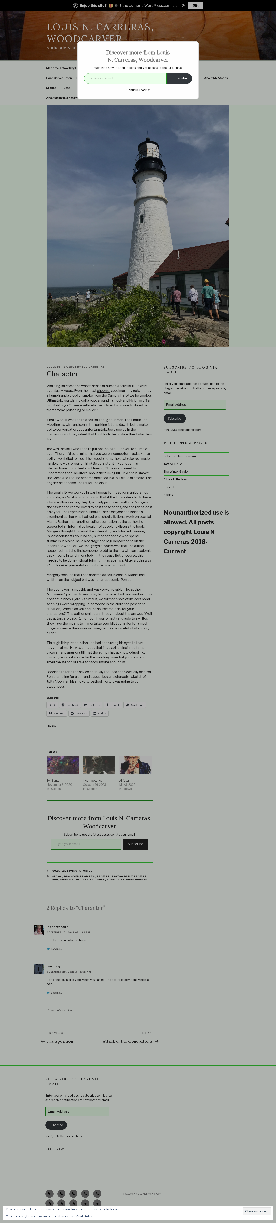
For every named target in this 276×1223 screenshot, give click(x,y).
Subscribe (179, 78)
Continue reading (138, 90)
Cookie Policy (84, 1216)
